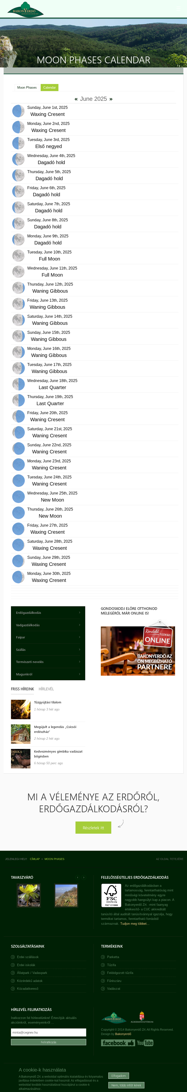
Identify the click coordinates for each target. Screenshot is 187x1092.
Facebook (118, 1042)
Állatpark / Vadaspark (32, 973)
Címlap (35, 859)
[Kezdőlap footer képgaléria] (29, 906)
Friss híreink (22, 688)
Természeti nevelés (30, 662)
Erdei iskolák (26, 965)
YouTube (144, 1042)
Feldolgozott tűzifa (120, 973)
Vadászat (113, 988)
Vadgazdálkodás (28, 625)
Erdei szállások (28, 957)
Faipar (20, 637)
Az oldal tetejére (169, 859)
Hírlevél (46, 688)
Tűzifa (111, 965)
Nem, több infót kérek (126, 1085)
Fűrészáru (114, 981)
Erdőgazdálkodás (28, 612)
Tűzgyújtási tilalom (47, 702)
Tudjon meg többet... (135, 923)
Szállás (21, 649)
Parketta (113, 957)
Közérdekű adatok (30, 981)
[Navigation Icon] (178, 8)
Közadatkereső (27, 988)
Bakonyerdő (123, 1034)
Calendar (50, 87)
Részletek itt (93, 827)
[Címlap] (25, 10)
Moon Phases (27, 87)
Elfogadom (119, 1075)
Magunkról (24, 674)
